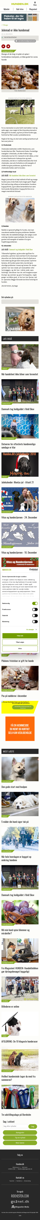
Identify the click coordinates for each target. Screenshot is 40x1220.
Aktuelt (4, 477)
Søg (32, 1126)
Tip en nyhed (20, 1137)
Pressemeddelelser (8, 438)
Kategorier (20, 1132)
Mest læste (20, 1143)
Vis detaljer (30, 629)
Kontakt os (19, 1181)
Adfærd (4, 368)
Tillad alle (20, 636)
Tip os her (11, 1181)
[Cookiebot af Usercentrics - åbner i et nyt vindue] (29, 569)
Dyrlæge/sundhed (7, 51)
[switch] (35, 609)
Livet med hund (6, 512)
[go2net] (20, 1201)
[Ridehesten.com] (20, 1196)
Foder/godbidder (7, 924)
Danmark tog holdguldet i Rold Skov (21, 249)
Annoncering (27, 1181)
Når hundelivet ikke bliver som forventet (22, 175)
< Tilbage (4, 25)
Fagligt (4, 1036)
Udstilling (5, 1001)
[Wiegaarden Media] (20, 1207)
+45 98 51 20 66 (11, 1169)
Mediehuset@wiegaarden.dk (25, 1169)
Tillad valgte (20, 642)
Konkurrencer (6, 403)
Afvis (20, 648)
